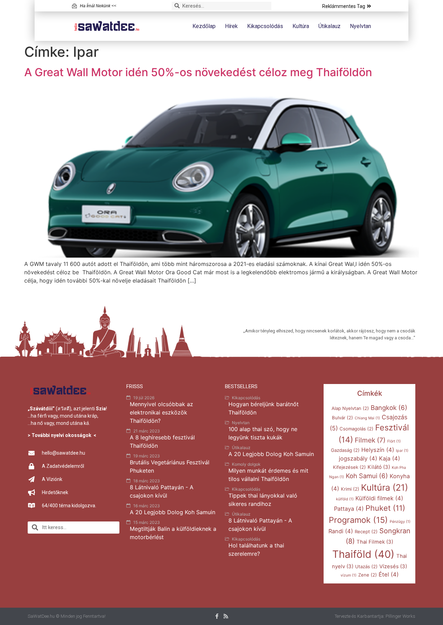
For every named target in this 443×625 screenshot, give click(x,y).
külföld (345, 499)
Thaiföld (363, 554)
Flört (394, 441)
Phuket (385, 507)
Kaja (389, 458)
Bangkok (389, 407)
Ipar (402, 450)
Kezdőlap (204, 26)
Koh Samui (367, 476)
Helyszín (377, 449)
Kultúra (300, 26)
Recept (366, 531)
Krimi (350, 489)
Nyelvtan (360, 26)
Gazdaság (345, 450)
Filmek (370, 440)
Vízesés (393, 566)
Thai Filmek (374, 542)
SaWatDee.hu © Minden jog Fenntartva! (67, 616)
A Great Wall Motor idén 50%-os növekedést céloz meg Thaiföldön (198, 72)
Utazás (366, 566)
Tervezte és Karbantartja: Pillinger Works (375, 616)
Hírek (231, 26)
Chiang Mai (367, 418)
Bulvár (342, 417)
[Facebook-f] (216, 616)
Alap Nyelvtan (350, 408)
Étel (389, 574)
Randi (340, 531)
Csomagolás (356, 428)
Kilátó (379, 467)
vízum (348, 575)
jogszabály (358, 458)
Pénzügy (400, 521)
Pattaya (349, 508)
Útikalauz (329, 26)
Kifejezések (349, 467)
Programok (358, 520)
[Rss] (225, 616)
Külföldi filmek (379, 498)
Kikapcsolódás (265, 26)
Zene (367, 575)
